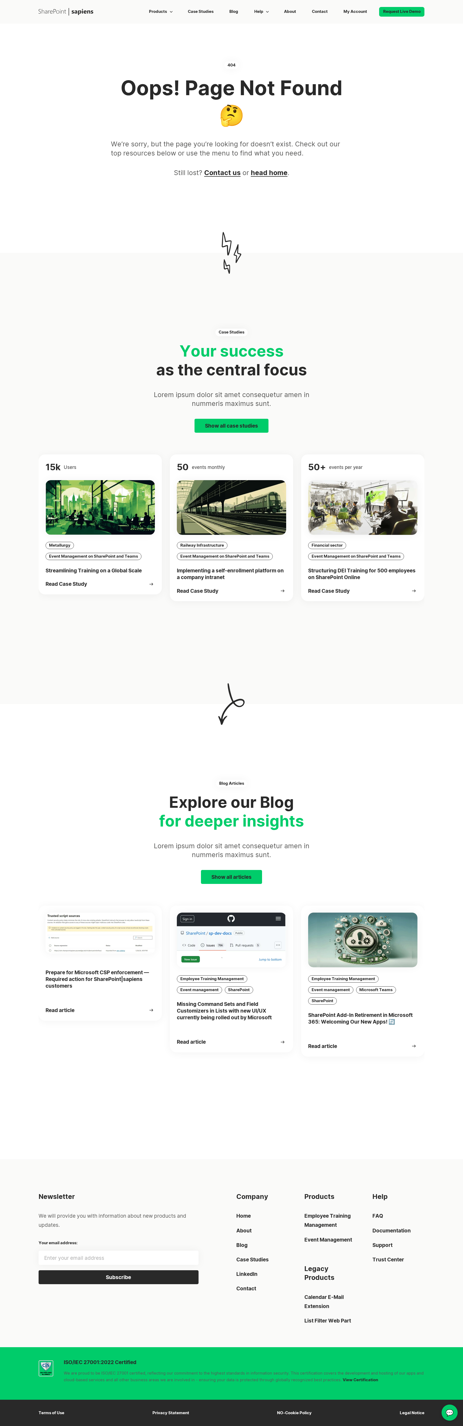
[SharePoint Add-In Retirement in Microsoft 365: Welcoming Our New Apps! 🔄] (414, 1046)
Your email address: (58, 1243)
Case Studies (201, 11)
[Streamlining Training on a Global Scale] (151, 584)
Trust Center (388, 1259)
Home (243, 1216)
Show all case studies (231, 425)
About (290, 11)
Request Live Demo (401, 11)
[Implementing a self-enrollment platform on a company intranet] (282, 591)
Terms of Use (51, 1412)
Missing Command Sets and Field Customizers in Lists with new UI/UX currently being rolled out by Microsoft (225, 1011)
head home (269, 172)
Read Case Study (66, 584)
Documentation (391, 1230)
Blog (233, 11)
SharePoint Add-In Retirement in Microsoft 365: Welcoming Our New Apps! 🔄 (360, 1018)
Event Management (328, 1239)
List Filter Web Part (327, 1320)
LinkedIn (246, 1274)
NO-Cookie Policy (294, 1412)
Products (158, 11)
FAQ (377, 1216)
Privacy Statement (170, 1412)
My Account (355, 11)
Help (258, 11)
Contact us (222, 172)
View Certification (360, 1379)
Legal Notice (412, 1412)
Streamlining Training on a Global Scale (94, 570)
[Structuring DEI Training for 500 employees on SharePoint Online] (414, 591)
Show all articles (231, 876)
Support (382, 1245)
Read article (60, 1010)
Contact (320, 11)
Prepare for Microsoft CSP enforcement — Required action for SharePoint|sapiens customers (97, 979)
